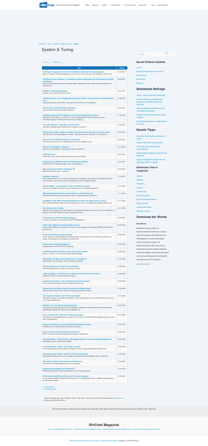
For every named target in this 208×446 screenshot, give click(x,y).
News (87, 5)
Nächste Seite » (50, 387)
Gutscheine (157, 429)
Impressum (86, 440)
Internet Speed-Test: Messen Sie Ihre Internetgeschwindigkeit (150, 109)
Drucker (139, 187)
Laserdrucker (141, 191)
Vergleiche (95, 5)
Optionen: (46, 62)
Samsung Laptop (143, 195)
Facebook (103, 440)
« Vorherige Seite (50, 389)
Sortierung (57, 62)
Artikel (104, 5)
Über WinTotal (162, 5)
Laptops (139, 176)
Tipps (153, 5)
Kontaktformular (117, 398)
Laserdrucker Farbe (143, 207)
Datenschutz (95, 440)
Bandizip (139, 83)
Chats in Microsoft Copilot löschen (149, 142)
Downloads (142, 5)
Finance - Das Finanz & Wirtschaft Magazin (81, 429)
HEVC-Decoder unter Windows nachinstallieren (148, 147)
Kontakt (79, 440)
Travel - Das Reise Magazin (56, 429)
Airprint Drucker (142, 203)
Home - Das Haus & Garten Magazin (139, 429)
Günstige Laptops (143, 211)
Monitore (139, 180)
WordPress (140, 79)
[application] (107, 5)
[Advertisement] (104, 26)
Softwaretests (115, 5)
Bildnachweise (112, 440)
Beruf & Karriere (130, 5)
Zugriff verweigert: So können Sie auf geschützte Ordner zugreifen (150, 160)
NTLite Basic (141, 75)
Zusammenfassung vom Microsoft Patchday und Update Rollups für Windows (149, 102)
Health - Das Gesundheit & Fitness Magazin (112, 429)
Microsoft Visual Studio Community (149, 71)
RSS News (73, 440)
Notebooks (140, 183)
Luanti (138, 67)
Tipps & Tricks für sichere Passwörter (150, 95)
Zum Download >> (143, 264)
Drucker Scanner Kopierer (146, 199)
